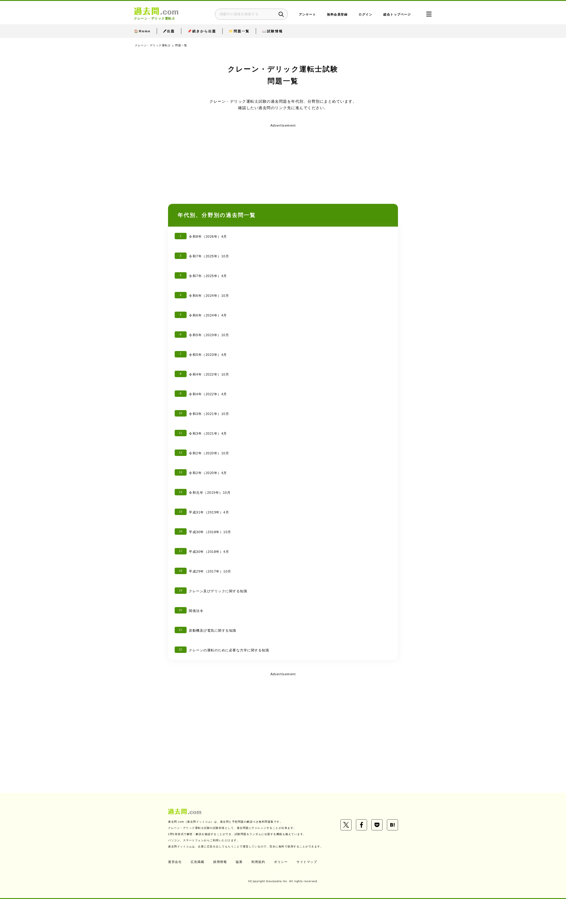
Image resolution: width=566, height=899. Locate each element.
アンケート (307, 14)
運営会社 (175, 862)
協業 (239, 862)
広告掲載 (197, 862)
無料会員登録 (337, 14)
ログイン (365, 14)
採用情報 (220, 862)
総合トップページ (397, 14)
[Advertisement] (283, 160)
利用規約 (258, 862)
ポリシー (281, 862)
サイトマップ (306, 862)
